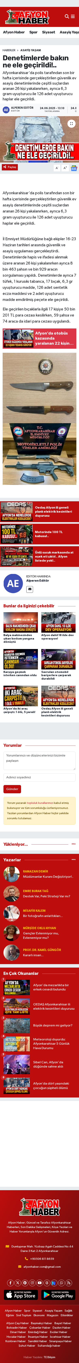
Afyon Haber (14, 32)
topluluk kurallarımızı (40, 802)
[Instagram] (32, 1283)
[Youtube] (39, 1283)
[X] (17, 1283)
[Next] (54, 1283)
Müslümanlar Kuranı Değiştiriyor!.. (48, 877)
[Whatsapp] (61, 1283)
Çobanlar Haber (39, 1327)
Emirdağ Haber (38, 1332)
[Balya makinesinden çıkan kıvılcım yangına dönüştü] (20, 622)
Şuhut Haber (27, 1345)
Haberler (9, 50)
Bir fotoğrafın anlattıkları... (43, 916)
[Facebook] (10, 1283)
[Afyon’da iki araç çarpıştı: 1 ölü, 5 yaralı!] (20, 696)
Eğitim (10, 1315)
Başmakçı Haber (41, 1323)
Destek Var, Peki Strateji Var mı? (46, 896)
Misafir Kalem (34, 910)
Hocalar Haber (16, 1336)
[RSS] (68, 1283)
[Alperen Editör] (13, 583)
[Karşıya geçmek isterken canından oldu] (20, 659)
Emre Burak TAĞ (35, 891)
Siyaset (48, 32)
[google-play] (58, 1295)
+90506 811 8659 (42, 1258)
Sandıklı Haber (37, 1341)
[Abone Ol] (73, 168)
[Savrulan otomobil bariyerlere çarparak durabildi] (58, 659)
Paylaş (12, 167)
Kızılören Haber (15, 1341)
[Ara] (67, 17)
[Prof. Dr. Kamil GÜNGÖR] (11, 952)
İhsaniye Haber (38, 1336)
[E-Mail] (29, 589)
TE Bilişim (49, 1357)
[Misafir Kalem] (11, 913)
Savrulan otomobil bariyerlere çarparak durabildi (56, 675)
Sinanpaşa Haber (60, 1341)
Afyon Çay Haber (17, 1323)
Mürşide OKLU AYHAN (39, 928)
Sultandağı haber (49, 1345)
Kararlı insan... (33, 955)
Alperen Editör (37, 580)
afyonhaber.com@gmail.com (42, 1266)
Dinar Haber (18, 1332)
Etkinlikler (67, 1315)
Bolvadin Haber (17, 1327)
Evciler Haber (58, 1332)
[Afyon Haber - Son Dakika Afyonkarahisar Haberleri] (27, 17)
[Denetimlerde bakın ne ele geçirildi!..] (39, 139)
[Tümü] (74, 844)
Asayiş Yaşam (30, 50)
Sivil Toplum (23, 1315)
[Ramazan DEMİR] (11, 874)
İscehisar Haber (60, 1336)
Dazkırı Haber (61, 1327)
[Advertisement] (39, 1143)
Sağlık (68, 1310)
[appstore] (21, 1295)
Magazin (52, 1315)
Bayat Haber (62, 1323)
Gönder (12, 789)
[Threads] (47, 1283)
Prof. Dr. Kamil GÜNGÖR (42, 950)
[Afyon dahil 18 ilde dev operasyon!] (58, 622)
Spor (33, 32)
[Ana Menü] (73, 17)
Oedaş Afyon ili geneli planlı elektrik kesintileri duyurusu (57, 712)
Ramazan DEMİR (35, 871)
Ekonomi (39, 1315)
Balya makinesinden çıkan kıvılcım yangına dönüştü (18, 639)
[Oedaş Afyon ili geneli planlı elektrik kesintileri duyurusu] (58, 696)
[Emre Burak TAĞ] (11, 893)
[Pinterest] (25, 1283)
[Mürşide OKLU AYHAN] (11, 933)
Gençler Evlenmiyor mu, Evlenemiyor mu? (41, 935)
